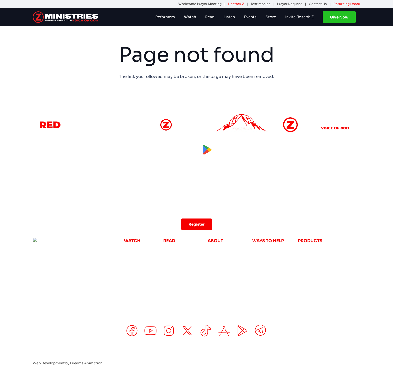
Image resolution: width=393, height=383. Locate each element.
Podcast (132, 257)
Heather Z (236, 4)
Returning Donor (346, 4)
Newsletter (175, 249)
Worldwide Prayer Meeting (200, 4)
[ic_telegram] (261, 331)
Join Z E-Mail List (270, 272)
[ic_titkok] (205, 331)
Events (215, 272)
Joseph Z (217, 257)
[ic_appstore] (224, 331)
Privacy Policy (316, 356)
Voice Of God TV (141, 264)
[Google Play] (224, 149)
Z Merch (306, 264)
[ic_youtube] (150, 331)
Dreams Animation (86, 363)
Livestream (135, 249)
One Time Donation (272, 249)
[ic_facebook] (132, 331)
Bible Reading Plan (183, 257)
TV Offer (306, 249)
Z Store (305, 257)
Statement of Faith (227, 280)
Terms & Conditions (275, 356)
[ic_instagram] (169, 331)
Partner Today (267, 264)
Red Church (136, 272)
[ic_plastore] (242, 331)
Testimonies (260, 4)
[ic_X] (187, 331)
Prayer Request (289, 4)
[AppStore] (169, 149)
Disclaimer (349, 356)
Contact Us (318, 4)
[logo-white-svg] (65, 17)
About (214, 249)
